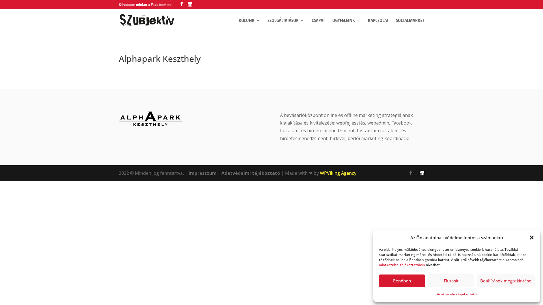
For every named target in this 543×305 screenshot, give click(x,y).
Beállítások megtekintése (505, 281)
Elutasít (451, 281)
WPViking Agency (338, 173)
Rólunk (247, 20)
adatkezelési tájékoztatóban (402, 264)
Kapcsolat (378, 20)
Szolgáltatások (283, 20)
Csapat (318, 20)
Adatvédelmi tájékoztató (457, 294)
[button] (532, 237)
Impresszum (203, 173)
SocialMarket (410, 20)
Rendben (402, 281)
